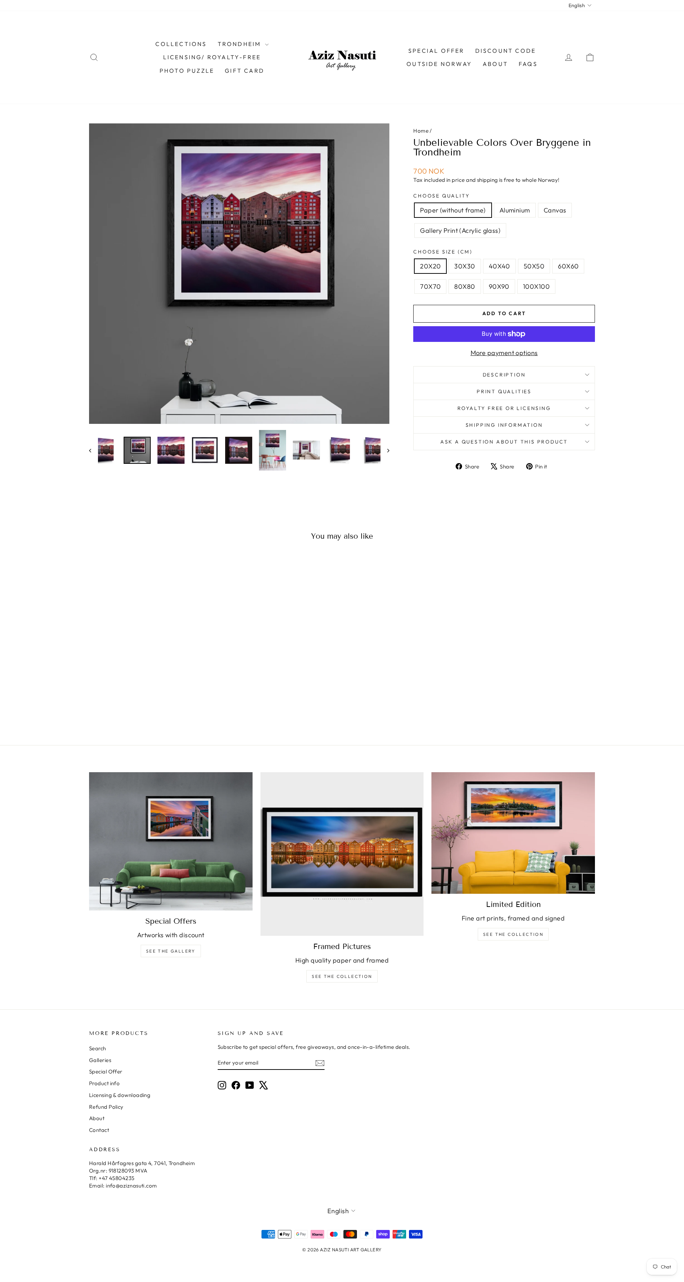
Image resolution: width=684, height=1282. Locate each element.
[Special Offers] (171, 841)
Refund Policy (106, 1106)
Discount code (505, 50)
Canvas (555, 210)
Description (504, 374)
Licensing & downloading (119, 1095)
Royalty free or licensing (504, 408)
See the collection (342, 976)
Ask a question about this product (504, 442)
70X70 (430, 286)
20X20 (430, 266)
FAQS (528, 63)
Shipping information (504, 425)
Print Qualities (504, 391)
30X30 (464, 266)
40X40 (499, 266)
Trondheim (240, 43)
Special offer (436, 50)
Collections (181, 43)
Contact (99, 1130)
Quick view (149, 670)
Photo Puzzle (187, 70)
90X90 (499, 286)
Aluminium (514, 210)
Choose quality (441, 196)
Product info (104, 1083)
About (495, 63)
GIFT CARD (244, 70)
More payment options (504, 353)
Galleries (100, 1060)
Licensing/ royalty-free (212, 57)
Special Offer (106, 1071)
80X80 (464, 286)
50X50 (534, 266)
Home (421, 130)
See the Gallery (171, 951)
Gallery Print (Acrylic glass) (460, 230)
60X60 (568, 266)
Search (97, 1048)
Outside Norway (439, 63)
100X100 (536, 286)
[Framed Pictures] (342, 854)
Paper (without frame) (453, 210)
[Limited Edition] (513, 833)
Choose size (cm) (442, 251)
